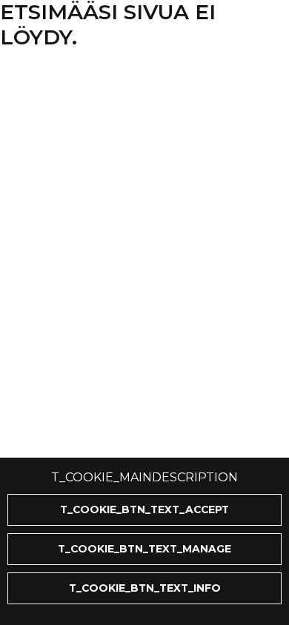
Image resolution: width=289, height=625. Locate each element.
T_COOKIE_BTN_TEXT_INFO (145, 588)
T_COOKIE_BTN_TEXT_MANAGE (144, 549)
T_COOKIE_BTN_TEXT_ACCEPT (144, 509)
